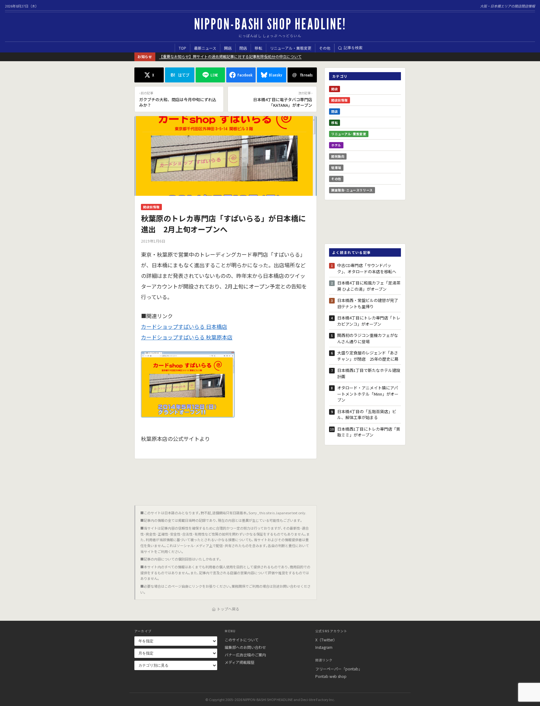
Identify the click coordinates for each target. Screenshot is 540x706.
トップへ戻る (228, 608)
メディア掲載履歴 (239, 662)
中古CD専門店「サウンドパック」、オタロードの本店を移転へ (366, 268)
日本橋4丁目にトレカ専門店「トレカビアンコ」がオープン (368, 321)
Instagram (323, 647)
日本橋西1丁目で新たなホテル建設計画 (368, 373)
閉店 (243, 48)
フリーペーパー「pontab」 (338, 668)
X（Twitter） (326, 639)
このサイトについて (241, 639)
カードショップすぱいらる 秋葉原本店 (186, 337)
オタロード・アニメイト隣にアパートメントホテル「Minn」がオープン (367, 394)
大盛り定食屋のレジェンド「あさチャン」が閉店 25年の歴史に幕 (367, 356)
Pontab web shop (331, 676)
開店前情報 (151, 207)
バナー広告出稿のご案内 (245, 654)
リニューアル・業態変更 (290, 48)
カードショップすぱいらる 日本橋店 (184, 326)
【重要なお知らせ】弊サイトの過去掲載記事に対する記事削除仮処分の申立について (230, 56)
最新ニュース (205, 48)
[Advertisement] (226, 479)
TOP (182, 48)
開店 (228, 48)
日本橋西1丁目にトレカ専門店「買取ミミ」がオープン (368, 432)
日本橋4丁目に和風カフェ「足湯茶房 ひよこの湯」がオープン (368, 286)
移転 (258, 48)
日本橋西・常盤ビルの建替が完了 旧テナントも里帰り (369, 303)
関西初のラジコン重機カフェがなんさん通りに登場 (367, 338)
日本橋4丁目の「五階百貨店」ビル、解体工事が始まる (366, 414)
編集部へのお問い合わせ (245, 647)
